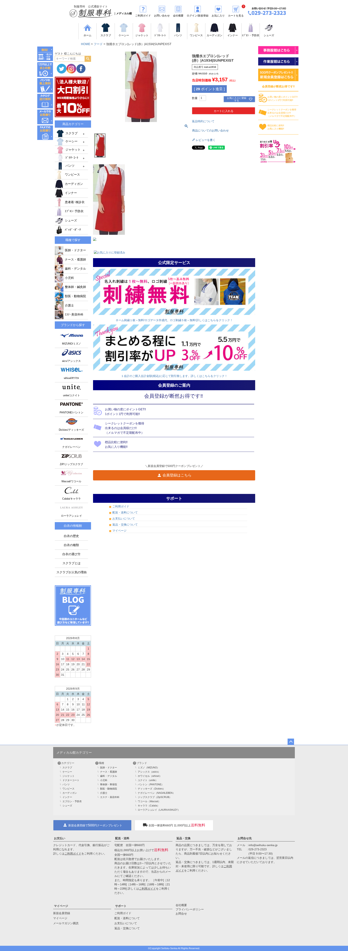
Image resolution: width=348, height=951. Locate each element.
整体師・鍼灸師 (75, 287)
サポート (120, 906)
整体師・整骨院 (108, 784)
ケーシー (71, 141)
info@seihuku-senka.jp (263, 845)
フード (98, 44)
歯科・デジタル (108, 776)
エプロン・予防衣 (72, 801)
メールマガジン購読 (66, 923)
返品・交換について (125, 524)
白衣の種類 (71, 545)
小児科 (69, 277)
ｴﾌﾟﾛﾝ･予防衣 (74, 211)
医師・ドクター (75, 250)
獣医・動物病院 (75, 296)
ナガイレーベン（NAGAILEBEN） (156, 793)
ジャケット (73, 149)
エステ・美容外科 (109, 797)
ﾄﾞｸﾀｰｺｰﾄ (71, 157)
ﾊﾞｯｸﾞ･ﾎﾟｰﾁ (73, 229)
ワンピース (72, 174)
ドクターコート (70, 780)
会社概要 (181, 905)
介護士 (69, 305)
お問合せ (181, 913)
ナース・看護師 (75, 259)
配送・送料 (122, 838)
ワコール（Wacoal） (149, 801)
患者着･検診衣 (75, 202)
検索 (88, 59)
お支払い (59, 838)
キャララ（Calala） (149, 805)
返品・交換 (183, 838)
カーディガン (74, 183)
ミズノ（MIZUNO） (148, 767)
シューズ (71, 220)
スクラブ (71, 133)
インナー (71, 193)
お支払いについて (123, 518)
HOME (85, 44)
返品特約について (203, 121)
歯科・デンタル (75, 268)
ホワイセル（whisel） (150, 776)
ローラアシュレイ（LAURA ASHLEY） (159, 809)
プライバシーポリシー (190, 909)
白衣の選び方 (71, 554)
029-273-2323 (258, 849)
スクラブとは (71, 563)
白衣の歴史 (71, 536)
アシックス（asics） (149, 771)
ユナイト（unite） (148, 780)
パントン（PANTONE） (151, 784)
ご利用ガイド (120, 506)
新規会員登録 (61, 913)
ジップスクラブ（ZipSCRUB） (155, 797)
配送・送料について (125, 512)
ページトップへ (291, 742)
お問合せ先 (245, 838)
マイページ (119, 530)
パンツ (70, 165)
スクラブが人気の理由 (71, 572)
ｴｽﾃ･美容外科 (74, 314)
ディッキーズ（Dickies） (151, 788)
